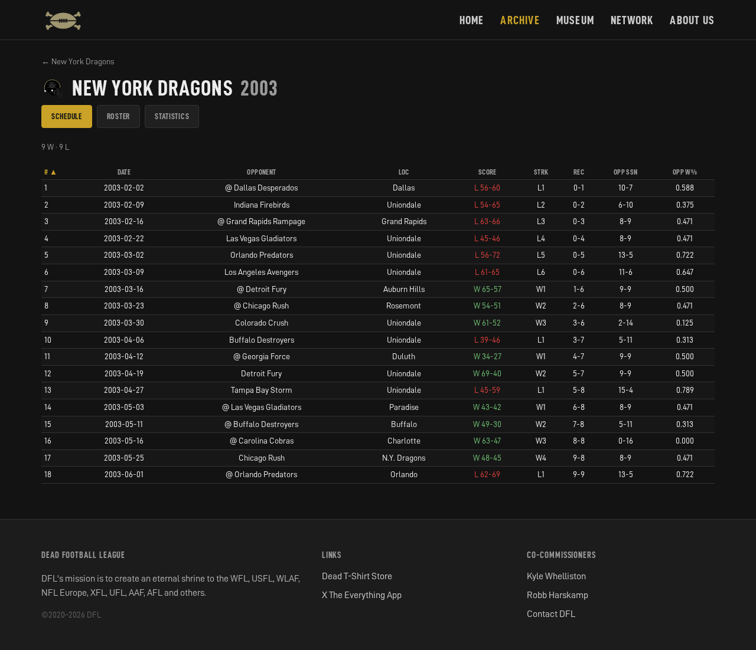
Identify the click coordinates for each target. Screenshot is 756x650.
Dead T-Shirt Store (357, 576)
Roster (118, 116)
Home (472, 20)
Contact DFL (551, 614)
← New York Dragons (77, 61)
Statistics (172, 116)
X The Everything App (362, 595)
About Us (692, 20)
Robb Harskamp (557, 595)
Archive (519, 20)
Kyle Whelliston (556, 576)
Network (632, 20)
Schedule (66, 116)
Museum (575, 20)
